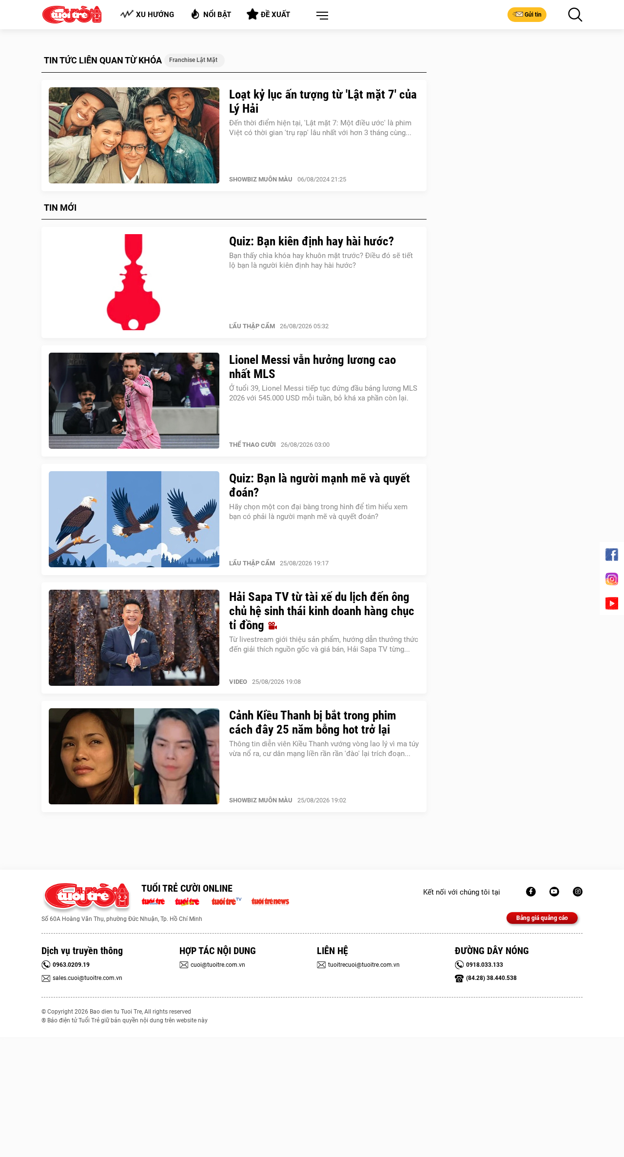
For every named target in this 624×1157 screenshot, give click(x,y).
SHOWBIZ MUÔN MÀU (260, 179)
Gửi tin (533, 14)
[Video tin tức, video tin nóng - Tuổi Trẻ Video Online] (231, 900)
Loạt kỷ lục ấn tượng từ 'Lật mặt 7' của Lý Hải (323, 101)
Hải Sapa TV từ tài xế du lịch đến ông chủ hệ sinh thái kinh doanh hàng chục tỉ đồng (321, 611)
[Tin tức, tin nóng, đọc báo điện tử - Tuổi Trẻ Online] (155, 900)
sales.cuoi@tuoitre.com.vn (87, 978)
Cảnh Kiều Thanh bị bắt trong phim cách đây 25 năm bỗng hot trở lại (312, 722)
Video (238, 681)
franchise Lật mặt (193, 60)
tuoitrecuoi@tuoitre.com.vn (364, 964)
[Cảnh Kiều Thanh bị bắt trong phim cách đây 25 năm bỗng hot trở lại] (134, 756)
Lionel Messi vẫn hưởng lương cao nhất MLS (312, 367)
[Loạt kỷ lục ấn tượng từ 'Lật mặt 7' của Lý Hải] (134, 135)
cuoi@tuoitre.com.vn (218, 964)
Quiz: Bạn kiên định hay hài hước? (311, 241)
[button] (320, 16)
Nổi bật (217, 14)
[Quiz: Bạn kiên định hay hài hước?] (134, 282)
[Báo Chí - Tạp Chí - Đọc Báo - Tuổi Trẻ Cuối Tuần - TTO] (191, 900)
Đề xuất (275, 14)
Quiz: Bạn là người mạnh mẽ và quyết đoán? (319, 485)
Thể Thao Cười (252, 444)
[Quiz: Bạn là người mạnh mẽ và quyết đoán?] (134, 519)
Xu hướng (155, 14)
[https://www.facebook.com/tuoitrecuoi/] (531, 892)
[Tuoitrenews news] (270, 900)
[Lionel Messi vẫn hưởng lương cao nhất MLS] (134, 401)
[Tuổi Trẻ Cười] (578, 892)
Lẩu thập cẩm (252, 326)
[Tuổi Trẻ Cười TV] (554, 892)
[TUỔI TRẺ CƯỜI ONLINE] (86, 898)
